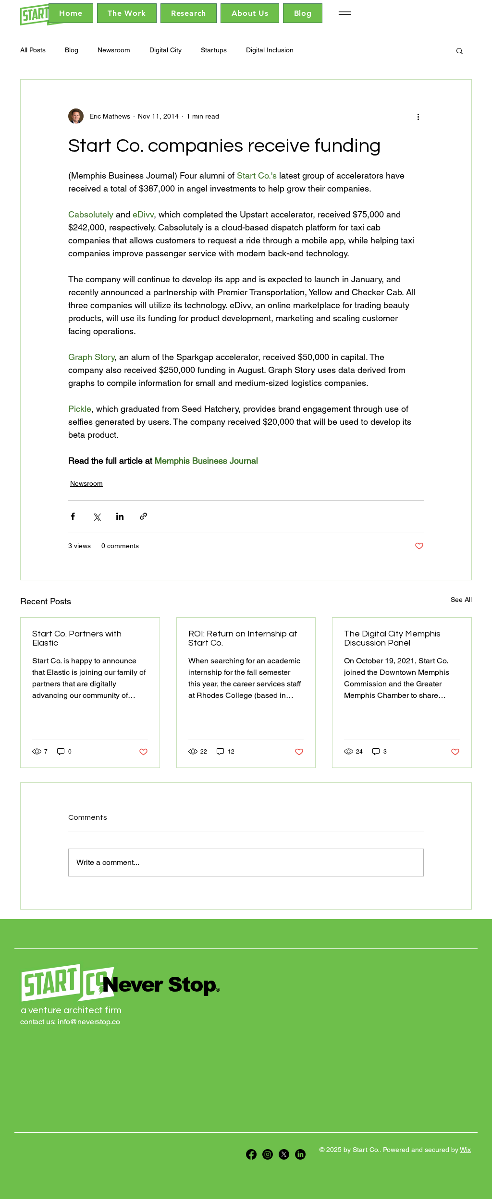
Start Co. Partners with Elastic (77, 638)
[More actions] (418, 116)
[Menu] (344, 13)
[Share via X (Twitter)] (96, 516)
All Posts (33, 50)
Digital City (165, 50)
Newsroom (114, 50)
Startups (214, 50)
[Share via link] (143, 516)
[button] (459, 50)
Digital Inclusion (270, 50)
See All (461, 599)
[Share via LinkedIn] (119, 516)
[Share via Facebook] (72, 516)
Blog (71, 50)
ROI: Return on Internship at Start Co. (242, 638)
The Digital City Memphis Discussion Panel (392, 638)
